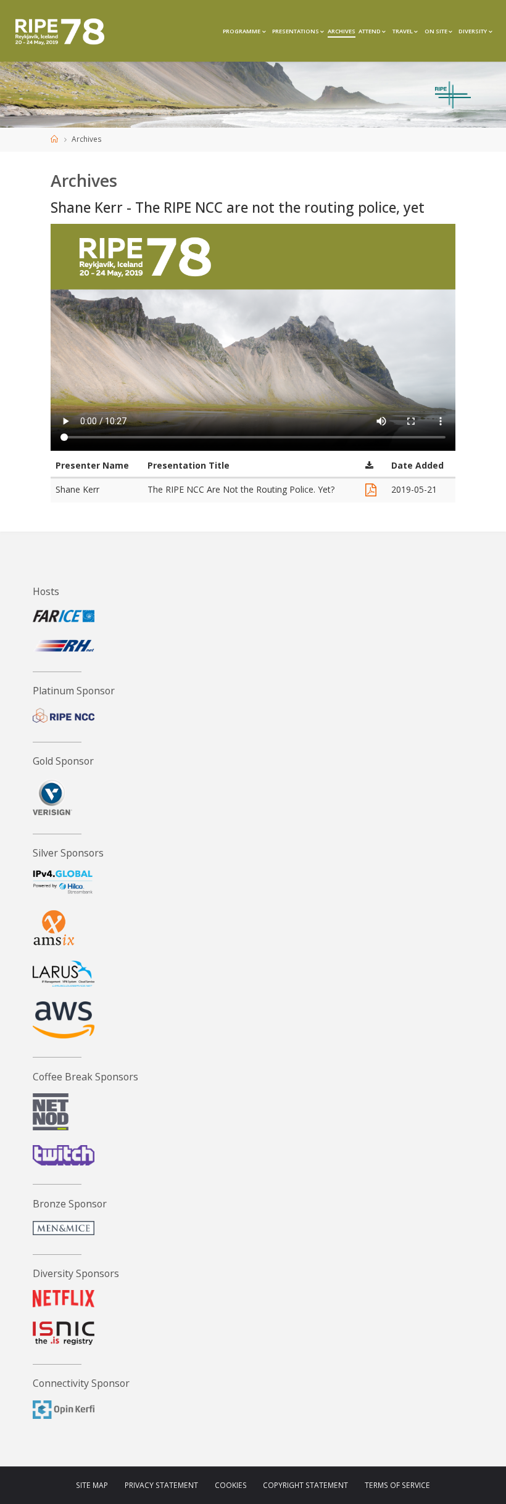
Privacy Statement (161, 1485)
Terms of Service (397, 1485)
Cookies (231, 1485)
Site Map (92, 1485)
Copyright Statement (305, 1485)
